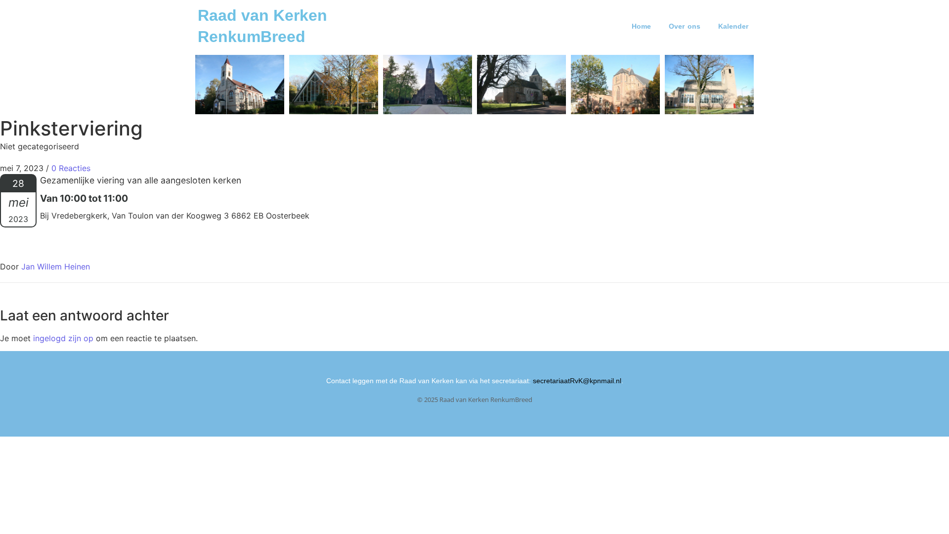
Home (641, 26)
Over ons (684, 26)
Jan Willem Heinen (55, 266)
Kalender (733, 26)
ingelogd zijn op (63, 338)
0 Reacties (70, 168)
